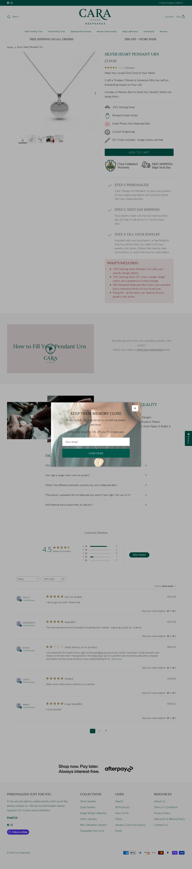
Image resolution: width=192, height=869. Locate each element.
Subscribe (96, 453)
